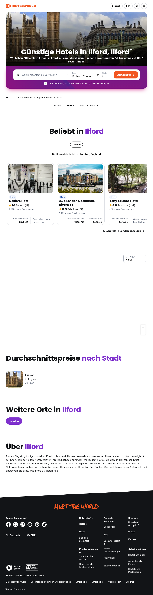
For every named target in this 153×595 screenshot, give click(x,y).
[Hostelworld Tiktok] (44, 524)
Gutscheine (81, 582)
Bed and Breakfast (84, 539)
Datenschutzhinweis (16, 582)
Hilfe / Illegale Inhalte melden (86, 565)
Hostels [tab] (57, 105)
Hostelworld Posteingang (134, 570)
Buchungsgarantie (112, 542)
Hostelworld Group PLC (134, 524)
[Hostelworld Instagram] (22, 524)
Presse (131, 531)
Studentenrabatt (112, 565)
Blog (106, 534)
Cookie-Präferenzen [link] (15, 589)
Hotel (12, 197)
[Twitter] (15, 524)
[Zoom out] (143, 332)
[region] (76, 294)
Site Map (130, 582)
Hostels (83, 524)
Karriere (132, 539)
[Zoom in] (143, 327)
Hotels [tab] (71, 105)
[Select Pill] (137, 6)
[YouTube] (29, 524)
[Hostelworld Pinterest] (37, 524)
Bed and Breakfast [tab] (89, 105)
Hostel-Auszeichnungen (112, 550)
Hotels (82, 531)
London (14, 421)
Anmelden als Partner (135, 562)
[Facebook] (8, 524)
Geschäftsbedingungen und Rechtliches (51, 582)
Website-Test (114, 582)
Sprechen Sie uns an (86, 558)
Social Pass (109, 527)
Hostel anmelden (136, 555)
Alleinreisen (109, 558)
